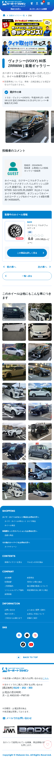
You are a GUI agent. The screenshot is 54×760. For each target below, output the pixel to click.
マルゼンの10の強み (35, 562)
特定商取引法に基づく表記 (37, 590)
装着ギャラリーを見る (13, 562)
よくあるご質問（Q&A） (36, 610)
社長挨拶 (8, 582)
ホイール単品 (10, 525)
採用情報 (8, 594)
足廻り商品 (9, 535)
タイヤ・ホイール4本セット (15, 521)
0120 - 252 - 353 (22, 687)
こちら (46, 678)
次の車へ (42, 267)
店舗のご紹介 (32, 618)
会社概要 (8, 578)
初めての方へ (16, 9)
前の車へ (11, 267)
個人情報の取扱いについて (37, 586)
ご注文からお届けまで (13, 618)
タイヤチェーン (11, 547)
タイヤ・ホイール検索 (38, 9)
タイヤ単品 (31, 521)
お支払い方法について (35, 614)
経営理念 (30, 578)
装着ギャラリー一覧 (17, 16)
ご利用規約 (9, 586)
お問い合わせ (10, 610)
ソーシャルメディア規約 (14, 590)
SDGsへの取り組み (34, 582)
